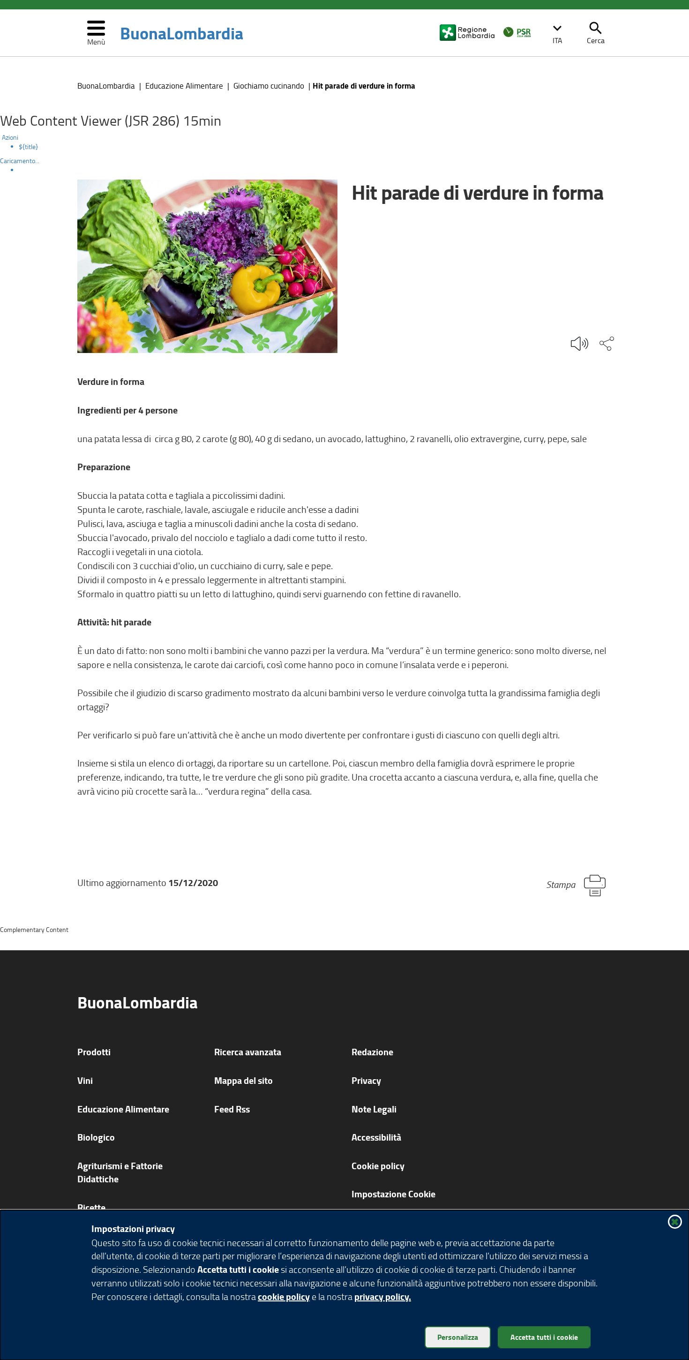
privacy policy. (382, 1296)
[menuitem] (354, 146)
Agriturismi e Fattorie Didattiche (120, 1172)
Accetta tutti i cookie (544, 1336)
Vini (85, 1080)
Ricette (91, 1207)
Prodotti (94, 1052)
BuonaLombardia (181, 32)
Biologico (96, 1137)
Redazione (372, 1052)
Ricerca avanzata (247, 1052)
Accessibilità (376, 1137)
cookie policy (284, 1296)
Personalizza (457, 1336)
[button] (557, 33)
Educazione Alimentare (184, 85)
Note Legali (374, 1109)
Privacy (366, 1080)
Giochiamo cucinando (268, 85)
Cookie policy (378, 1165)
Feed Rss (232, 1109)
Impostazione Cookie (393, 1194)
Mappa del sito (243, 1080)
